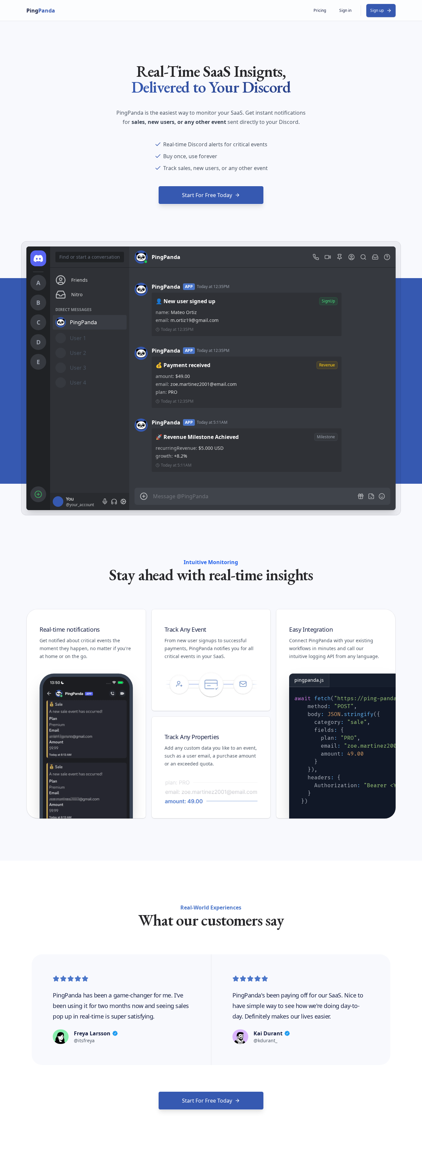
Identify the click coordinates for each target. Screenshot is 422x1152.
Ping (40, 10)
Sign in (345, 10)
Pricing (320, 10)
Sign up (377, 10)
